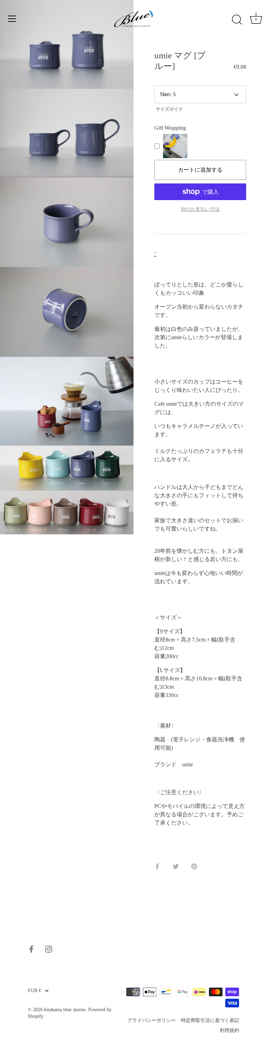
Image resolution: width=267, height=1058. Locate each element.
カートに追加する (200, 170)
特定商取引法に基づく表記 (210, 1020)
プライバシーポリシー (151, 1020)
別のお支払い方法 (200, 209)
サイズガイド (169, 109)
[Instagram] (48, 949)
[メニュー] (12, 18)
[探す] (236, 19)
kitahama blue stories (65, 1009)
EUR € (34, 990)
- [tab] (155, 252)
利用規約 (229, 1030)
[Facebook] (31, 949)
